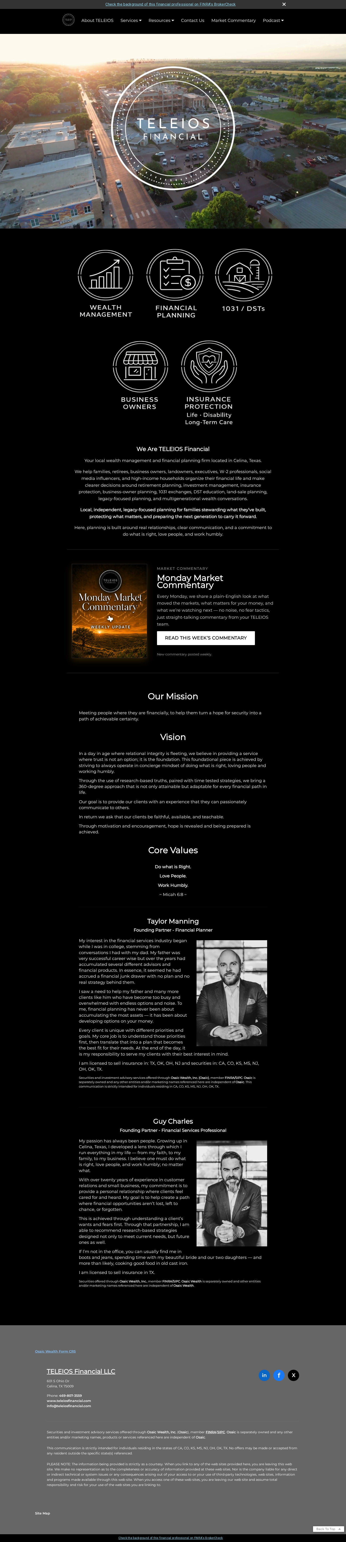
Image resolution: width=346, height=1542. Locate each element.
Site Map (42, 1513)
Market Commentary (233, 20)
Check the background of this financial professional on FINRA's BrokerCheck (170, 4)
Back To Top (326, 1529)
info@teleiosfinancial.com (69, 1406)
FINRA (211, 1432)
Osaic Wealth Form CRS (55, 1351)
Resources (159, 20)
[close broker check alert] (284, 4)
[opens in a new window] (68, 20)
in (264, 1375)
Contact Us (192, 20)
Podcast (271, 20)
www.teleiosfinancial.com (69, 1401)
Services (129, 20)
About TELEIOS (97, 20)
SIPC (221, 1432)
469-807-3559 (70, 1395)
